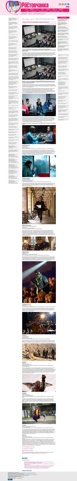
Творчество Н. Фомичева (61, 9)
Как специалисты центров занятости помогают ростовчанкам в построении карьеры (63, 46)
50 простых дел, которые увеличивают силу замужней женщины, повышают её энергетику (63, 27)
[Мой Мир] (25, 458)
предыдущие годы (28, 81)
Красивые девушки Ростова (54, 11)
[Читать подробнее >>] (28, 14)
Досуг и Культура (25, 19)
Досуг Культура (37, 9)
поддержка (14, 478)
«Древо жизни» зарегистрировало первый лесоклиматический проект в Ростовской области (63, 34)
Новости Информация (32, 9)
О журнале (27, 11)
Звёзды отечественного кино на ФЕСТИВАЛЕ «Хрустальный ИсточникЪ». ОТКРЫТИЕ (39, 465)
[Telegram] (27, 458)
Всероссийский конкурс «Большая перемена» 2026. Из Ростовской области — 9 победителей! (63, 31)
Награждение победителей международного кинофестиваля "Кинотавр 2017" (37, 466)
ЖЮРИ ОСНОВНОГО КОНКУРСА (27, 450)
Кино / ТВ (32, 19)
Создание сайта (10, 478)
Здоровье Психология (48, 9)
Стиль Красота (42, 9)
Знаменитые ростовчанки (43, 11)
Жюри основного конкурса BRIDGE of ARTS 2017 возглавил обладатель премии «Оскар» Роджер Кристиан (39, 464)
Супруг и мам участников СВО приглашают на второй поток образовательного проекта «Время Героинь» (63, 42)
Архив (62, 11)
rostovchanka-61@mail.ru (20, 476)
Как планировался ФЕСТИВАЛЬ (27, 448)
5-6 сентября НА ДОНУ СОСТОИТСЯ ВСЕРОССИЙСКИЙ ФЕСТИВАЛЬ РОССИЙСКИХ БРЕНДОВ (63, 20)
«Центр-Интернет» (19, 478)
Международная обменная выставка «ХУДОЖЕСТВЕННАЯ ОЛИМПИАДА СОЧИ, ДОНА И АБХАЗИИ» (62, 23)
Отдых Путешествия (54, 9)
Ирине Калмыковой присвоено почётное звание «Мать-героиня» (63, 37)
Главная (26, 9)
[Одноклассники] (24, 458)
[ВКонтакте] (22, 458)
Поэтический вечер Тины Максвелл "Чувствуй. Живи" (63, 39)
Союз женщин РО (34, 11)
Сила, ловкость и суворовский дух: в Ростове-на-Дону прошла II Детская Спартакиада (63, 50)
